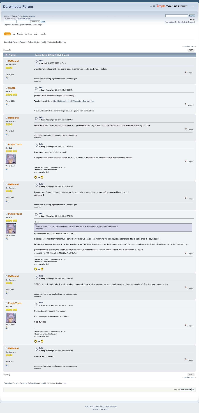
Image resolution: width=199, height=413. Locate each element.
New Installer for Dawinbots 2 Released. (180, 22)
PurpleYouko (15, 144)
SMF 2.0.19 (89, 406)
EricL (58, 42)
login (25, 16)
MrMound (13, 61)
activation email (24, 18)
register (32, 16)
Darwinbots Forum (18, 7)
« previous (186, 46)
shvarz (11, 87)
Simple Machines (110, 406)
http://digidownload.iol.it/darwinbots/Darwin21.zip (74, 101)
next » (193, 46)
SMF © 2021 (99, 406)
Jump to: (177, 389)
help (41, 61)
